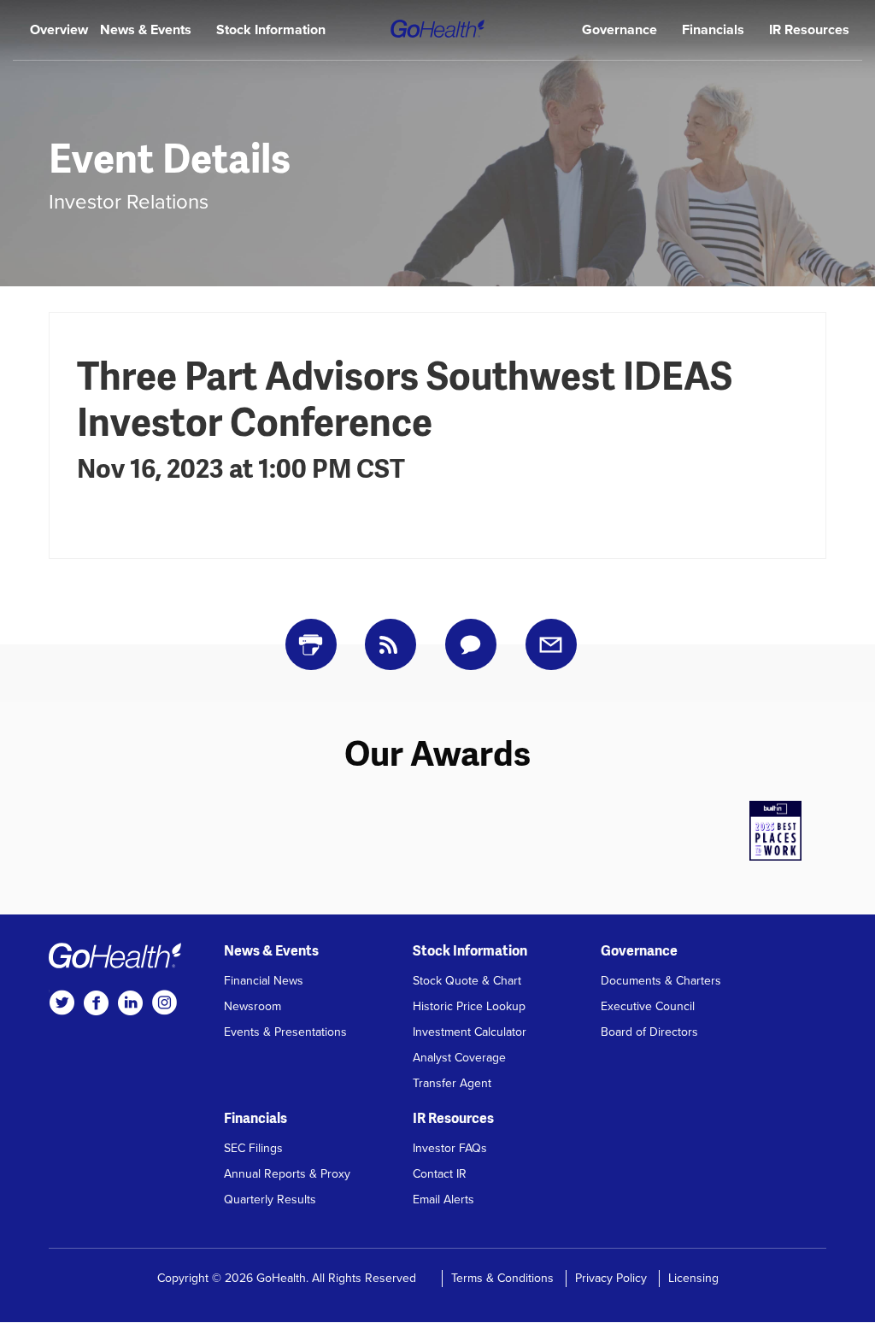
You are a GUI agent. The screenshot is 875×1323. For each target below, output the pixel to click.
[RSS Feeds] (390, 644)
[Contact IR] (470, 644)
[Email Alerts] (551, 644)
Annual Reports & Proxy (287, 1174)
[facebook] (96, 1002)
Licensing (693, 1278)
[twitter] (61, 1002)
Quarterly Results (270, 1199)
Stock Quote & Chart (467, 980)
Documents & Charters (661, 980)
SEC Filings (253, 1148)
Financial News (263, 980)
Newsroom (252, 1006)
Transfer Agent (452, 1083)
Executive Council (648, 1006)
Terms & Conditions (502, 1278)
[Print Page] (311, 644)
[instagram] (164, 1002)
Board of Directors (649, 1032)
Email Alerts (443, 1199)
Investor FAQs (450, 1148)
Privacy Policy (611, 1278)
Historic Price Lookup (469, 1006)
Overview (59, 29)
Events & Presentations (285, 1032)
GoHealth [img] (437, 28)
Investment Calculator (469, 1032)
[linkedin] (130, 1002)
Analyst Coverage (459, 1057)
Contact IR (440, 1174)
